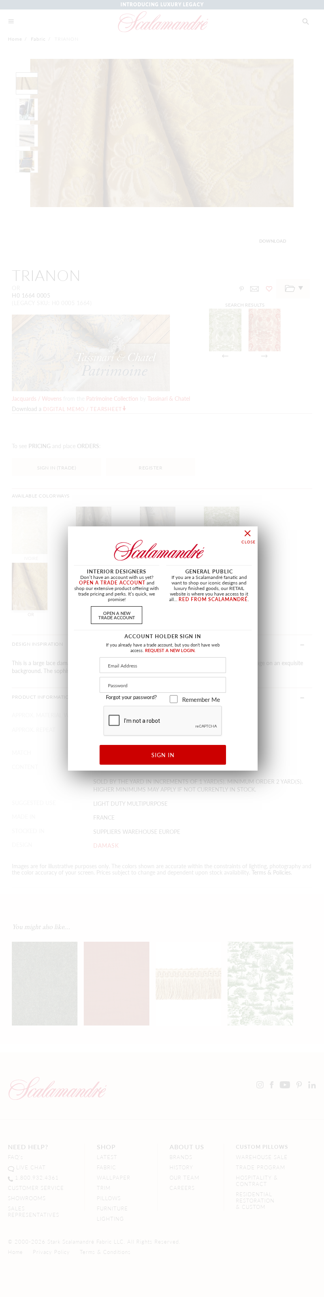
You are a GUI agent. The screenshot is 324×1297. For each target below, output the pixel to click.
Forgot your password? (131, 697)
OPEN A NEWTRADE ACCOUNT (116, 615)
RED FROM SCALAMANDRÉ (213, 599)
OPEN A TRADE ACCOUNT (112, 582)
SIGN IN (163, 755)
